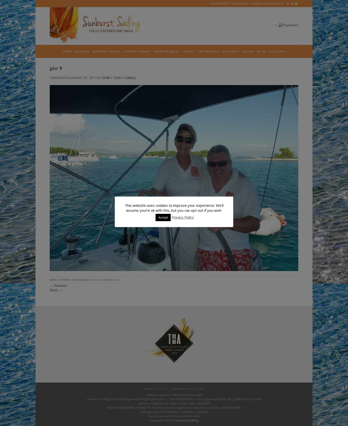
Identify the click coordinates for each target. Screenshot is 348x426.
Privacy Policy (183, 217)
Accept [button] (163, 217)
